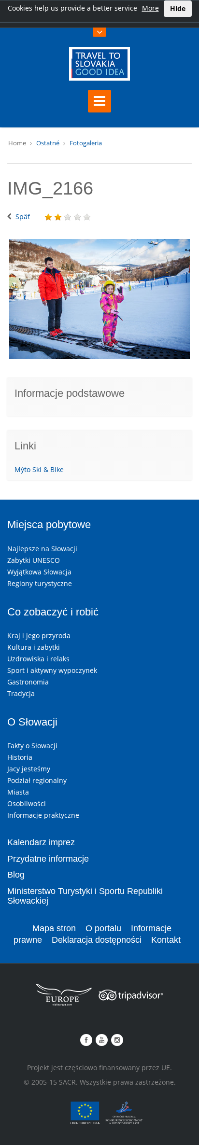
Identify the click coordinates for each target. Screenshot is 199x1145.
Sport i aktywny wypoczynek (52, 670)
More (150, 8)
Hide (177, 8)
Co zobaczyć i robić (53, 612)
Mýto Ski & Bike (39, 469)
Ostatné (47, 143)
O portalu (103, 928)
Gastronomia (28, 681)
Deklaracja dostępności (97, 940)
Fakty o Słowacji (32, 745)
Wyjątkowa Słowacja (39, 571)
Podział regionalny (37, 780)
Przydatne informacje (48, 859)
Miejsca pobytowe (49, 524)
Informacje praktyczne (43, 815)
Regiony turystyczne (39, 583)
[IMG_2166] (99, 299)
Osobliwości (26, 803)
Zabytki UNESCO (33, 560)
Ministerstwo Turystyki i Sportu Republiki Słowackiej (85, 896)
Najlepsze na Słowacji (42, 548)
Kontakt (166, 940)
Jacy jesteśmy (28, 768)
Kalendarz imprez (41, 842)
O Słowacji (32, 722)
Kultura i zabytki (33, 647)
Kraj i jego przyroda (39, 635)
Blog (16, 875)
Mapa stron (54, 928)
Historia (19, 757)
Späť (22, 216)
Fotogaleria (86, 143)
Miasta (18, 791)
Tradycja (21, 693)
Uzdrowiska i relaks (38, 658)
